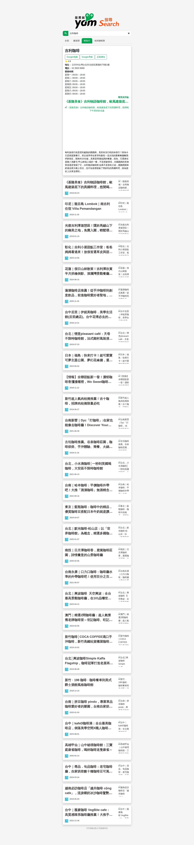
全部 (67, 41)
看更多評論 (123, 97)
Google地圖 (72, 57)
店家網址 (101, 57)
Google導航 (87, 57)
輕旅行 (87, 41)
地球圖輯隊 (99, 41)
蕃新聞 (76, 41)
